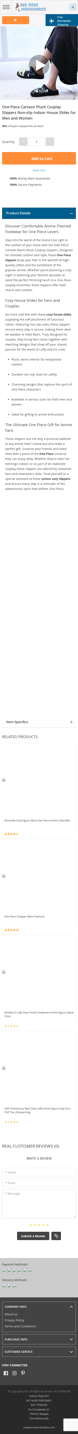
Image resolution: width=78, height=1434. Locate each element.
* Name (10, 1172)
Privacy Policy (14, 1320)
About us (11, 1314)
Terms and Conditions (20, 1326)
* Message (12, 1194)
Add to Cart (41, 158)
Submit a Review (33, 1236)
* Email (10, 1183)
